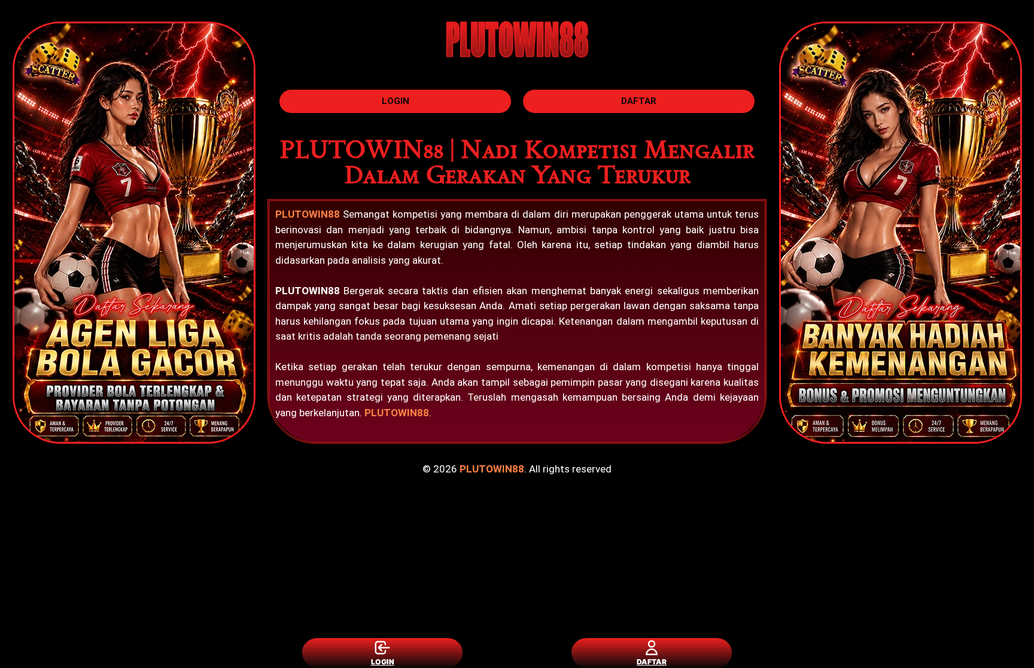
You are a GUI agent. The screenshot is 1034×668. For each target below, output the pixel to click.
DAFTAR (652, 661)
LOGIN (382, 661)
